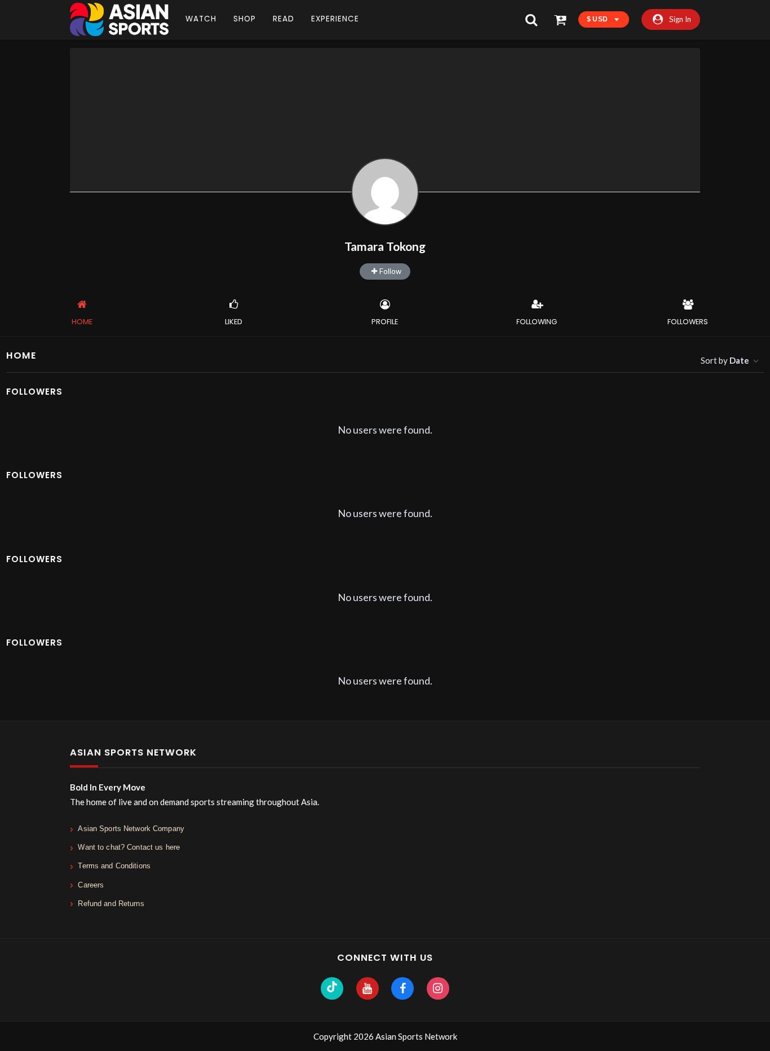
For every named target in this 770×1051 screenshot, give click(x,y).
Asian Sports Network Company (131, 828)
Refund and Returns (111, 903)
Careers (91, 885)
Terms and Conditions (114, 866)
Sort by (725, 360)
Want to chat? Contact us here (129, 847)
